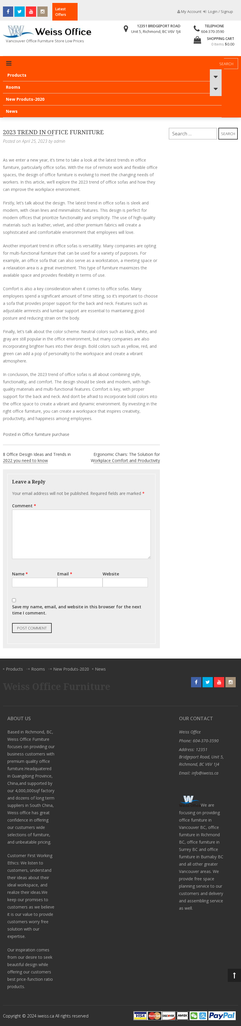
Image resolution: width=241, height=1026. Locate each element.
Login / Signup (220, 11)
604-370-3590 (212, 31)
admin (59, 141)
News (12, 111)
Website (111, 574)
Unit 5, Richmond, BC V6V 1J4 (155, 31)
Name (20, 574)
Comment (24, 505)
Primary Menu (9, 63)
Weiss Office (190, 732)
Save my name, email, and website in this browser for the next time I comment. (76, 610)
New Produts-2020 (25, 99)
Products (16, 75)
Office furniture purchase (45, 434)
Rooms (13, 87)
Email (64, 574)
